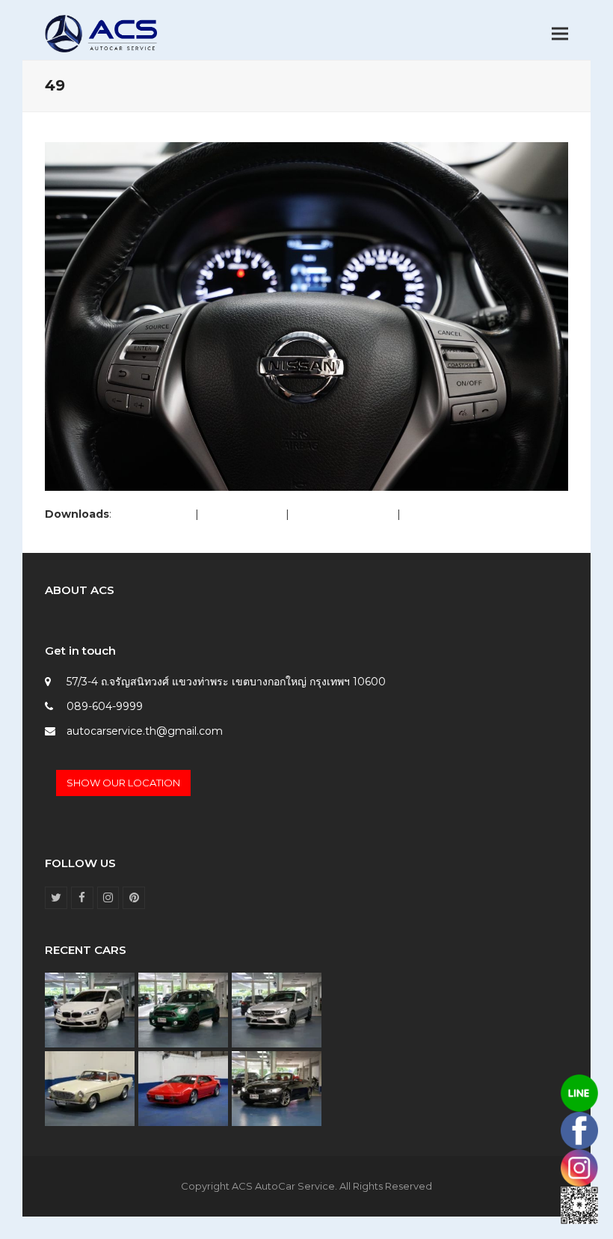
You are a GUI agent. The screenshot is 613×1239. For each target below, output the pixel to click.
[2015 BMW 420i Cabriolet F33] (276, 1088)
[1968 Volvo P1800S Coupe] (90, 1088)
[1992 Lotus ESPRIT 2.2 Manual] (183, 1088)
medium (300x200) (343, 514)
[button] (560, 34)
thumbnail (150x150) (455, 514)
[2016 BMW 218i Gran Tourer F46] (90, 1009)
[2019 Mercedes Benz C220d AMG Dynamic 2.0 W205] (276, 1009)
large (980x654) (242, 514)
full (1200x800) (153, 514)
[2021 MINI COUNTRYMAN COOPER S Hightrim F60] (183, 1009)
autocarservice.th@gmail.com (145, 731)
